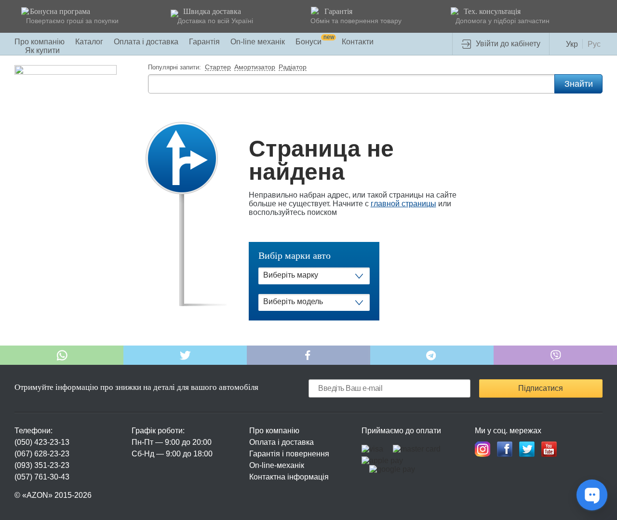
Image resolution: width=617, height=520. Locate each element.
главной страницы (403, 204)
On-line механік (257, 42)
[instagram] (482, 449)
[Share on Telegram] (432, 355)
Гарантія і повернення (289, 454)
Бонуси (315, 42)
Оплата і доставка (146, 42)
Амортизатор (254, 67)
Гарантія (204, 42)
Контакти (358, 42)
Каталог (89, 42)
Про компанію (39, 42)
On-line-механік (276, 465)
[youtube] (549, 449)
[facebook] (504, 449)
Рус (594, 44)
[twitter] (527, 449)
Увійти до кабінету (508, 44)
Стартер (218, 67)
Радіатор (293, 67)
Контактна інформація (289, 477)
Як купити (42, 50)
